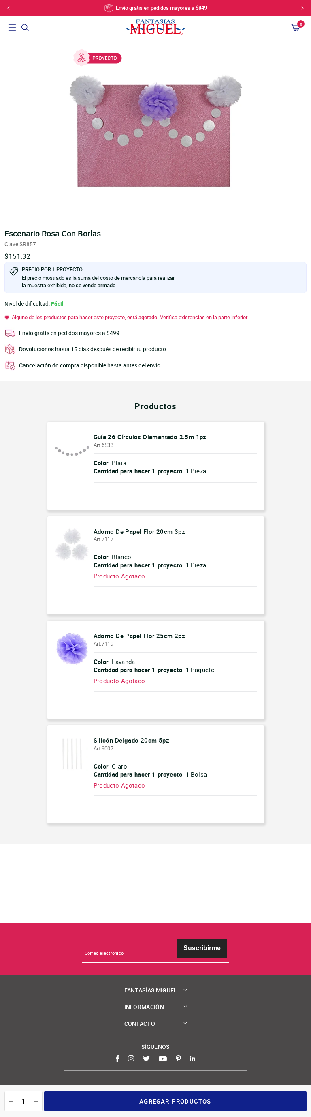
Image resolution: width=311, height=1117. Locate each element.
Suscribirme (202, 948)
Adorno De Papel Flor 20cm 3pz (139, 531)
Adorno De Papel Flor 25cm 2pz (139, 636)
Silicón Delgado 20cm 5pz (132, 740)
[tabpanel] (155, 131)
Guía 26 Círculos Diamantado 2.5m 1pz (150, 437)
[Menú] (12, 27)
